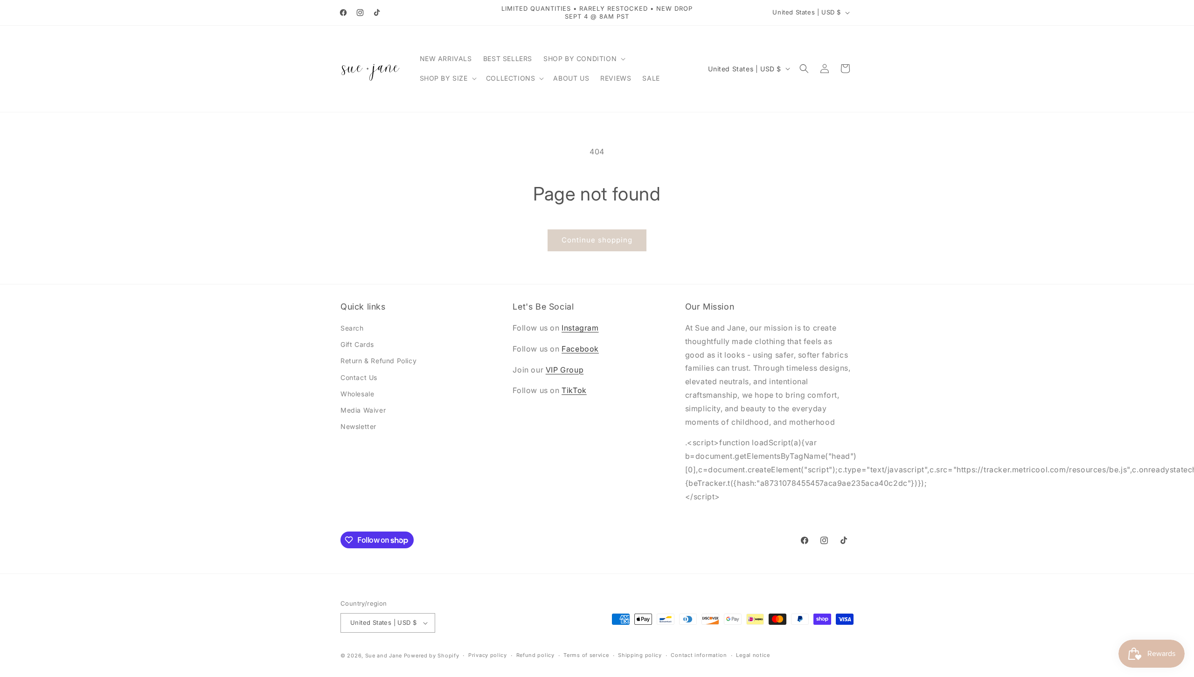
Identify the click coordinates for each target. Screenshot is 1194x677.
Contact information (699, 655)
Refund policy (535, 655)
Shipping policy (640, 655)
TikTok (574, 390)
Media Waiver (363, 410)
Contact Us (358, 377)
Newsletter (358, 426)
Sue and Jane (383, 655)
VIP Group (564, 369)
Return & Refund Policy (378, 361)
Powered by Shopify (431, 655)
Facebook (580, 348)
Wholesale (357, 394)
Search (352, 328)
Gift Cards (357, 344)
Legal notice (753, 655)
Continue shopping (597, 239)
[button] (583, 59)
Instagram (580, 327)
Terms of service (586, 655)
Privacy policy (487, 655)
